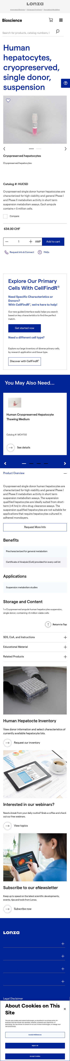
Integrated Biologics (17, 10)
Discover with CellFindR (24, 361)
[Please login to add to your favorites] (8, 100)
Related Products (13, 656)
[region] (35, 1030)
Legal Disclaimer (13, 998)
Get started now (24, 328)
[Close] (64, 1009)
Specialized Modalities (52, 10)
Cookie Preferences (34, 1035)
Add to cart (53, 241)
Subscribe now (22, 909)
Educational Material (15, 647)
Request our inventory (27, 742)
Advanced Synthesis (34, 10)
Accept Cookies (35, 1056)
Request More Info (35, 527)
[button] (65, 83)
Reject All (35, 1045)
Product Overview (13, 473)
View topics (21, 825)
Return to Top (60, 624)
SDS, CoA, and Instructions (19, 637)
